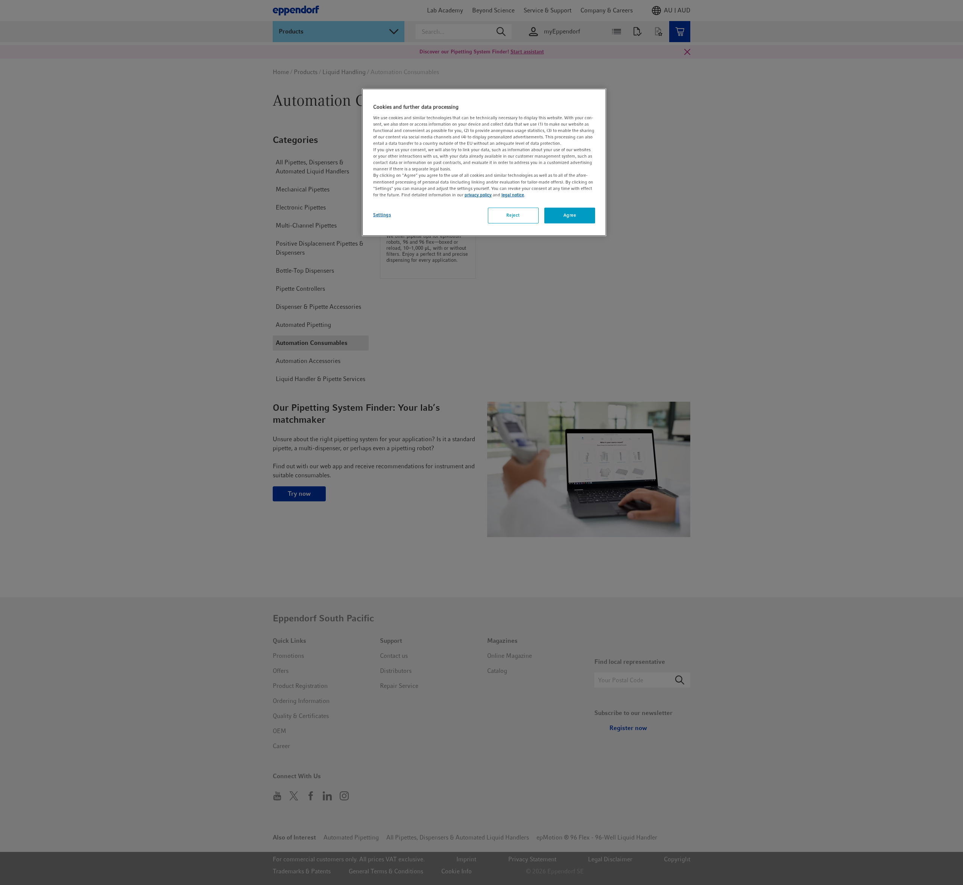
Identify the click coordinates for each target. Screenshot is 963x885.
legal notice (512, 194)
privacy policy (478, 194)
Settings (382, 214)
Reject (512, 215)
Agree (570, 215)
